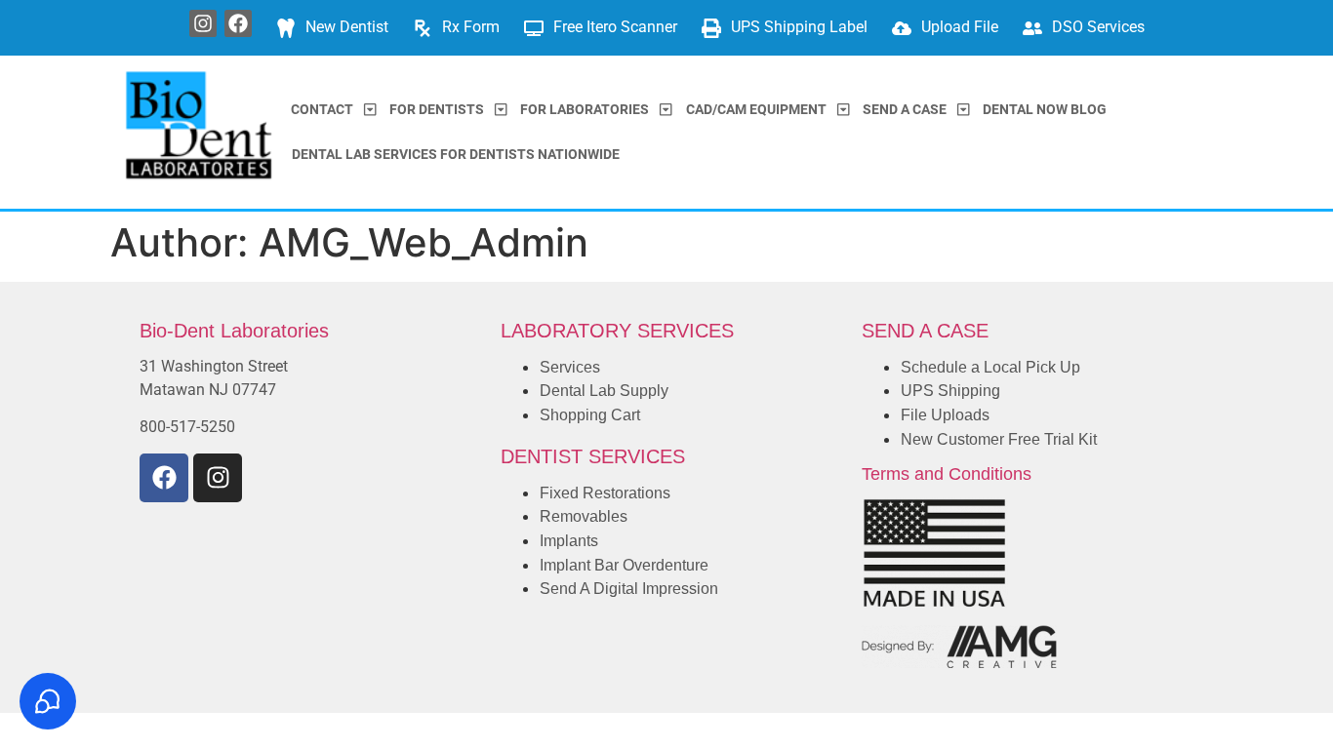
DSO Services (1098, 27)
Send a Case (905, 109)
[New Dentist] (286, 28)
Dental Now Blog (1045, 109)
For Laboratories (584, 109)
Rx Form (471, 27)
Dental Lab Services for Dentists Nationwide (456, 154)
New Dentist (346, 27)
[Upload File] (901, 28)
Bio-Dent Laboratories (234, 330)
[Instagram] (203, 23)
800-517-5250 (187, 426)
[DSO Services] (1032, 28)
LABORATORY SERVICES (617, 330)
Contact (322, 109)
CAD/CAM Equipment (756, 109)
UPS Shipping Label (799, 27)
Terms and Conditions (946, 474)
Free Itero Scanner (615, 27)
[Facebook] (238, 23)
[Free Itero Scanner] (534, 28)
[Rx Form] (422, 28)
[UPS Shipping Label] (711, 28)
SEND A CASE (925, 330)
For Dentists (436, 109)
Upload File (959, 27)
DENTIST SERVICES (593, 456)
